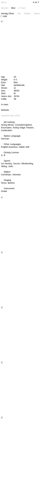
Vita (19, 13)
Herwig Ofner (7, 13)
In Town (22, 8)
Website (5, 110)
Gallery (27, 13)
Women (5, 8)
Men (13, 8)
